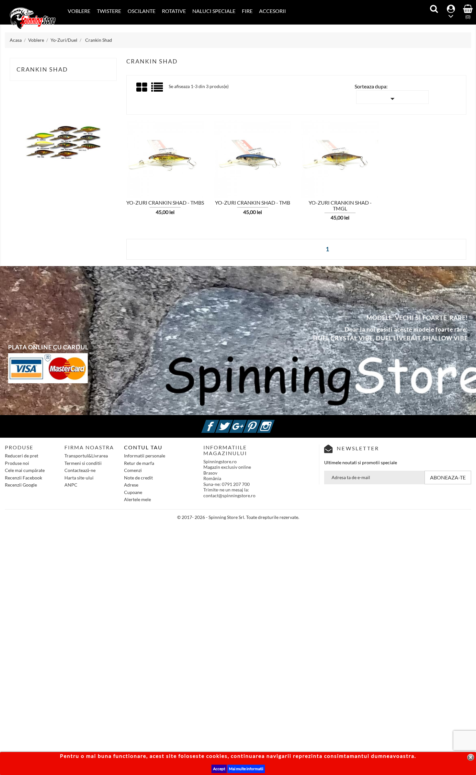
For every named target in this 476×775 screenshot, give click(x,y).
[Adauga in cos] (115, 157)
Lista (157, 89)
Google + (246, 422)
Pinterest (260, 422)
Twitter (232, 422)
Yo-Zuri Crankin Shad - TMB (252, 202)
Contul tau (143, 447)
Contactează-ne (80, 470)
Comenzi (133, 470)
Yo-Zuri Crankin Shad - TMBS (165, 202)
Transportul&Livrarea (86, 455)
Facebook (218, 422)
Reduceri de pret (21, 455)
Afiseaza (132, 157)
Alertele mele (137, 499)
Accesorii (272, 11)
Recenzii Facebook (23, 477)
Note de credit (138, 477)
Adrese (131, 485)
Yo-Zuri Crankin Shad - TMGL (340, 205)
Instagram (274, 422)
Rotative (174, 11)
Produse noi (17, 463)
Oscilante (141, 11)
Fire (247, 11)
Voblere (79, 11)
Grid (142, 87)
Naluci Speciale (213, 11)
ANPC (70, 485)
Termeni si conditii (83, 463)
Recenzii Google (21, 485)
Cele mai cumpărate (25, 470)
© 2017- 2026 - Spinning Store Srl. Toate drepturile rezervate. (238, 517)
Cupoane (133, 492)
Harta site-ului (79, 477)
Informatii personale (144, 455)
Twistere (109, 11)
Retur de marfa (139, 463)
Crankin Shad (42, 69)
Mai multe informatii (246, 768)
